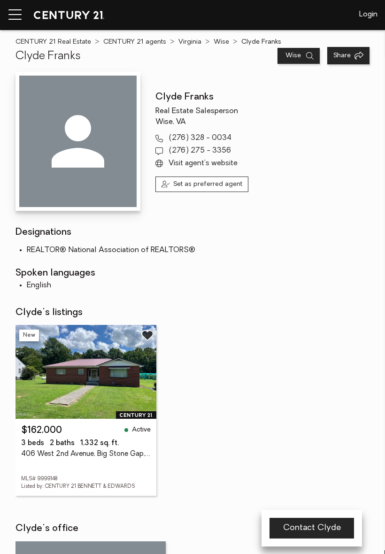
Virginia (189, 42)
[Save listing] (147, 335)
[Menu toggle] (15, 15)
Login (368, 14)
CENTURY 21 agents (134, 42)
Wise (221, 42)
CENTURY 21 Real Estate (53, 42)
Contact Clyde (312, 528)
